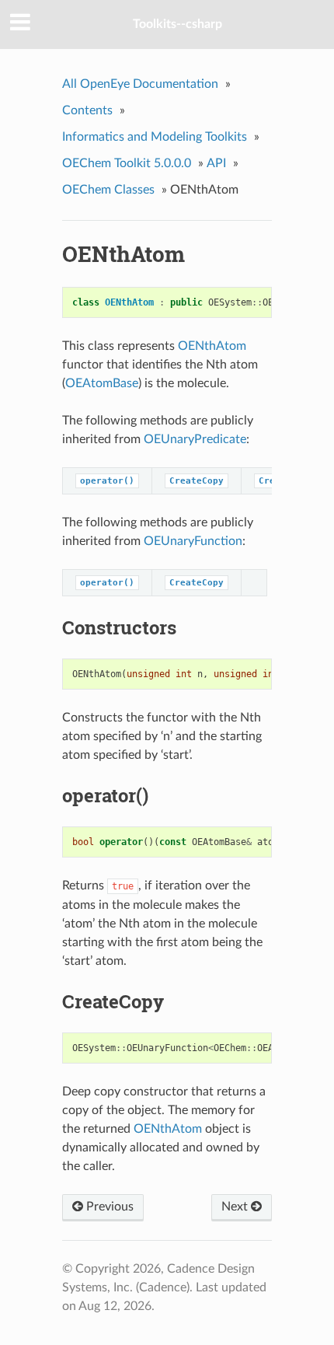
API (216, 163)
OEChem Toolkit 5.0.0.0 (126, 163)
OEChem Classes (108, 189)
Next (236, 1206)
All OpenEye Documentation (140, 84)
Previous (108, 1206)
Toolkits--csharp (177, 24)
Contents (87, 110)
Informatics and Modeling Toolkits (154, 137)
